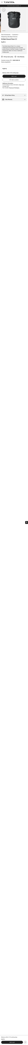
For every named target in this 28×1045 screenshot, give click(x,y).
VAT (8, 86)
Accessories (15, 34)
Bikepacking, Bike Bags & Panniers (9, 36)
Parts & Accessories (5, 34)
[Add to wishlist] (25, 1042)
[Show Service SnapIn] (26, 522)
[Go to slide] (7, 30)
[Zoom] (3, 9)
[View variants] (1, 31)
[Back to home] (9, 2)
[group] (14, 20)
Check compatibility (5, 62)
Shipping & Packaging (14, 87)
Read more (21, 84)
